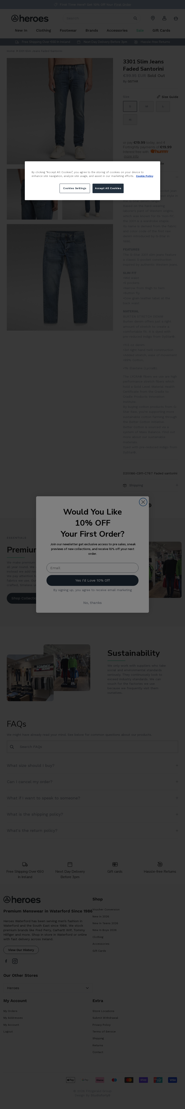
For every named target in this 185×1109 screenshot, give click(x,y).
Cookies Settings (74, 188)
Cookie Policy (144, 176)
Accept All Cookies (108, 188)
